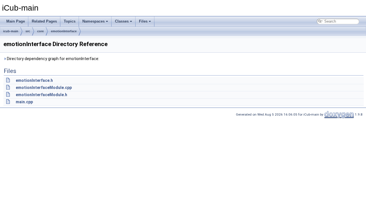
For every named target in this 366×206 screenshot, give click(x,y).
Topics (69, 21)
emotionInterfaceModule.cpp (44, 87)
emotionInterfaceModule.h (41, 94)
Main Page (15, 21)
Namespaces (93, 21)
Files (143, 21)
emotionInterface (64, 31)
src (27, 31)
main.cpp (24, 102)
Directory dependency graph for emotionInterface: (52, 58)
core (40, 31)
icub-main (10, 31)
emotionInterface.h (34, 80)
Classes (122, 21)
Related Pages (44, 21)
